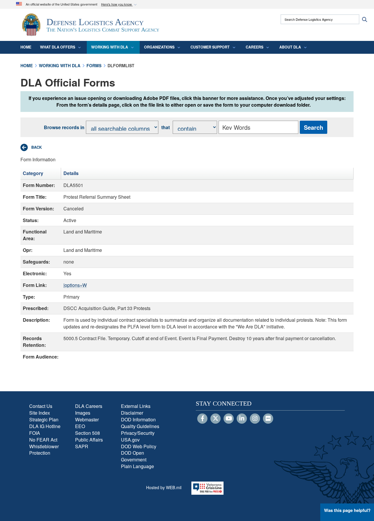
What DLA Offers (57, 47)
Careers (254, 47)
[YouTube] (229, 419)
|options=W (75, 285)
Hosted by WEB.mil (163, 487)
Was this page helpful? (347, 510)
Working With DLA (109, 47)
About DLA (290, 47)
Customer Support (210, 47)
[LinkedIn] (242, 419)
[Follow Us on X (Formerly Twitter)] (215, 419)
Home (25, 47)
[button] (119, 4)
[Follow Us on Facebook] (202, 419)
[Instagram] (255, 419)
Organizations (159, 47)
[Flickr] (268, 419)
